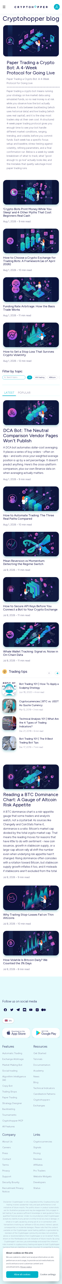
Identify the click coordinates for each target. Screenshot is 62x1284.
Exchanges (39, 1105)
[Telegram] (18, 1010)
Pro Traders (39, 1170)
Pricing (37, 1153)
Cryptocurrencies (42, 1141)
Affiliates (38, 1164)
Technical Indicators (44, 1088)
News (36, 1076)
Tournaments (9, 1114)
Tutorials (37, 1059)
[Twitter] (12, 1010)
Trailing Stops (9, 1091)
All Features (8, 1126)
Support (6, 1176)
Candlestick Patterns (44, 1094)
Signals (37, 1147)
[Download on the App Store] (16, 1033)
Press (5, 1153)
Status (36, 1188)
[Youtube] (31, 1010)
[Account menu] (57, 7)
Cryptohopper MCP (12, 1120)
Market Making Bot (12, 1065)
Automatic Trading (12, 1053)
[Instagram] (37, 1010)
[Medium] (44, 1010)
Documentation (41, 1065)
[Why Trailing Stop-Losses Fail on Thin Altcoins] (31, 898)
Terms (5, 1164)
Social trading (9, 1070)
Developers (39, 1182)
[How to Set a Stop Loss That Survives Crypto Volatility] (31, 335)
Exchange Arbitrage (12, 1059)
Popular (24, 392)
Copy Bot (7, 1085)
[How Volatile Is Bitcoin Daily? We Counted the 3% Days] (31, 943)
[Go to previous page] (49, 673)
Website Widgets (42, 1176)
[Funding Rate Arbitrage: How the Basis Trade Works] (31, 289)
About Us (7, 1141)
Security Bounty (10, 1182)
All (30, 377)
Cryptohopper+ (41, 1099)
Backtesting (8, 1109)
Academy (38, 1070)
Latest (9, 392)
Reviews (37, 1159)
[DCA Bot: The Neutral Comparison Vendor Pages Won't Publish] (31, 412)
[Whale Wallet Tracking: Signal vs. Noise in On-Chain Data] (31, 634)
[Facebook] (5, 1010)
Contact (6, 1159)
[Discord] (24, 1010)
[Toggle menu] (4, 7)
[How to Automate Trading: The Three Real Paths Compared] (31, 498)
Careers (6, 1147)
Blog (35, 1082)
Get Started (39, 1053)
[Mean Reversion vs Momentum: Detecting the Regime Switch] (31, 544)
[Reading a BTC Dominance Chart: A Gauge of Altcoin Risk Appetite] (31, 777)
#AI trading (39, 377)
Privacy (6, 1170)
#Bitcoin (52, 377)
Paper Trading (9, 1097)
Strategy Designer (12, 1103)
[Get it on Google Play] (46, 1033)
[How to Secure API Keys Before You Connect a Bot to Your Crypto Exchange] (31, 589)
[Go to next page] (57, 673)
